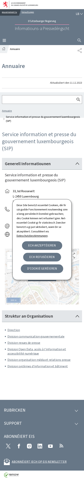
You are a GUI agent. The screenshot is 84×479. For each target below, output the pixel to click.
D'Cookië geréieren (42, 268)
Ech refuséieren (42, 257)
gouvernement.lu (9, 12)
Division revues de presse (23, 343)
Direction (13, 330)
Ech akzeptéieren (42, 245)
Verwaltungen (27, 12)
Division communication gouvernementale (35, 336)
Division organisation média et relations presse (39, 360)
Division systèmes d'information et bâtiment (37, 366)
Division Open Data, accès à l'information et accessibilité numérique (36, 351)
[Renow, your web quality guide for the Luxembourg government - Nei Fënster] (11, 476)
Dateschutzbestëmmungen (32, 236)
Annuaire (7, 111)
